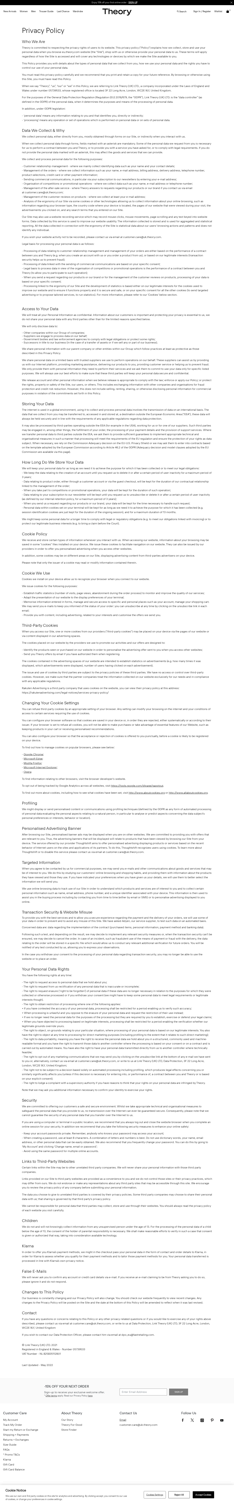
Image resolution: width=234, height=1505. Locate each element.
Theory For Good (71, 1424)
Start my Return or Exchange (20, 1429)
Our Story (67, 1419)
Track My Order (12, 1424)
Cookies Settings (154, 1494)
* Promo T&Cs (11, 1454)
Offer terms (51, 1395)
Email (123, 1419)
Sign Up (179, 1392)
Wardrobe (78, 11)
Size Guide (9, 1444)
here (90, 1395)
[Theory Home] (117, 12)
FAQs (6, 1449)
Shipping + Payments (16, 1434)
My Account (10, 1419)
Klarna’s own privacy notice (67, 1260)
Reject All (179, 1494)
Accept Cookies (203, 1494)
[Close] (231, 3)
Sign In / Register (202, 11)
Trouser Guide (46, 11)
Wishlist (218, 11)
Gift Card (8, 1464)
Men (33, 11)
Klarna (7, 1459)
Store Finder (69, 1429)
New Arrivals (9, 11)
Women (24, 11)
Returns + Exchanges (16, 1439)
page (66, 452)
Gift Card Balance (14, 1469)
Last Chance (63, 11)
